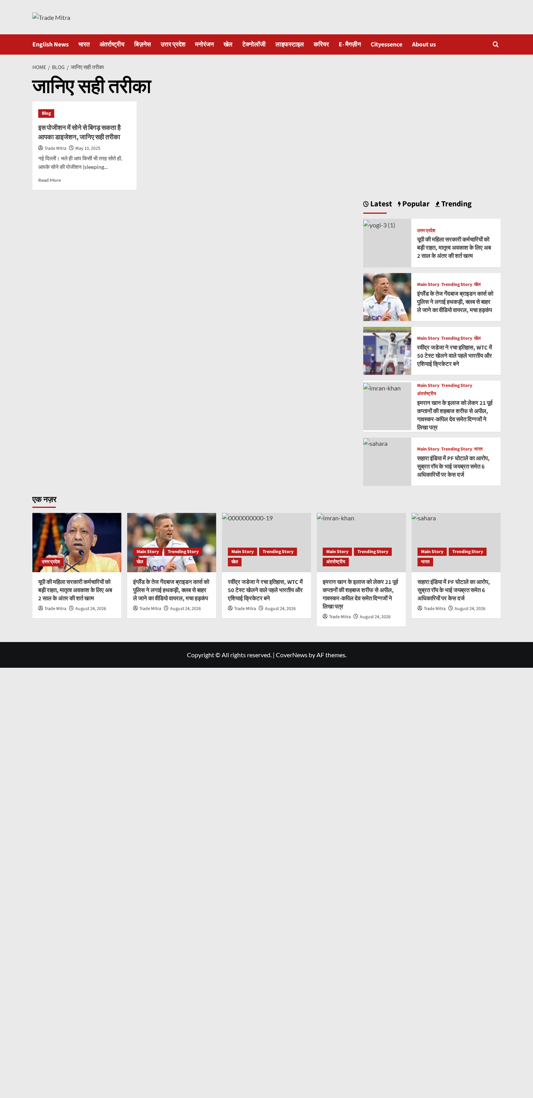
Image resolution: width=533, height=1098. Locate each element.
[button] (496, 44)
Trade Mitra (55, 148)
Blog (46, 113)
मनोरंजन (204, 44)
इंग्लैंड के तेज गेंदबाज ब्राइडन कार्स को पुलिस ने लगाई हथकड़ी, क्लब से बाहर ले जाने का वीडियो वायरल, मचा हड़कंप (455, 302)
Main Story (428, 285)
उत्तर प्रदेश (173, 44)
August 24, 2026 (90, 608)
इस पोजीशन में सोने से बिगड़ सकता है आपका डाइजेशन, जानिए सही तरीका (79, 132)
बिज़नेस (142, 44)
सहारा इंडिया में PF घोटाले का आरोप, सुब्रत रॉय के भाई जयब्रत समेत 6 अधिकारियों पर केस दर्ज (453, 466)
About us (424, 44)
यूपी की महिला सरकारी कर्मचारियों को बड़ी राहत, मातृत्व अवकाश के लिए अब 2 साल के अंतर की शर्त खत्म (454, 248)
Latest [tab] (380, 204)
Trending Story (456, 285)
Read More (49, 180)
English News (50, 44)
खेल (228, 44)
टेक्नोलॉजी (254, 44)
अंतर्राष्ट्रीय (111, 44)
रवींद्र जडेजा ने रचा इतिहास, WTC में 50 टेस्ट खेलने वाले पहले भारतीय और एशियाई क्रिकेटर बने (454, 356)
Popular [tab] (415, 204)
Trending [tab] (456, 204)
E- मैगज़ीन (350, 44)
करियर (321, 44)
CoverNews (291, 654)
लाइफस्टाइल (289, 44)
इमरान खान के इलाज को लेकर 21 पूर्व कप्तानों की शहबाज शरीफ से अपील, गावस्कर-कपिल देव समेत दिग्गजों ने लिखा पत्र (454, 415)
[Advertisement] (432, 130)
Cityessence (386, 44)
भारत (84, 44)
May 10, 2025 (87, 148)
